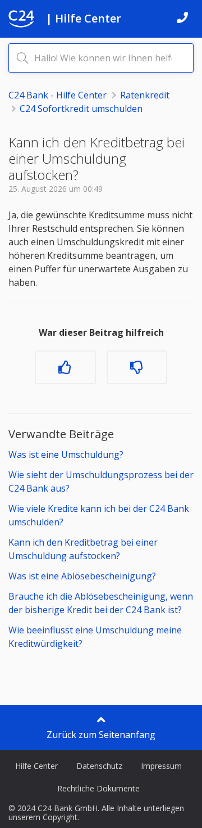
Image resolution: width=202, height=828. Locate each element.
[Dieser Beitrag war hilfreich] (65, 367)
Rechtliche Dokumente (98, 788)
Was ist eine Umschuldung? (65, 454)
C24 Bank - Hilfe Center (57, 95)
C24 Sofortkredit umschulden (81, 108)
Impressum (161, 765)
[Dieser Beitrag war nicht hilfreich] (137, 367)
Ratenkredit (144, 95)
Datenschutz (99, 765)
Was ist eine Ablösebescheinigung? (82, 576)
